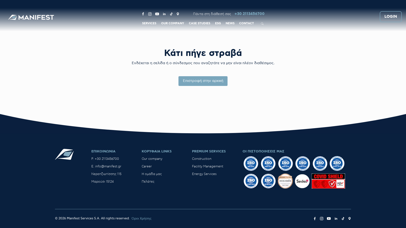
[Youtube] (157, 14)
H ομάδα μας (152, 174)
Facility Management (207, 166)
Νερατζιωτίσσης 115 (106, 174)
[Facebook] (143, 14)
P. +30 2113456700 (105, 159)
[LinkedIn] (164, 14)
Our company (152, 159)
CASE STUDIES (199, 23)
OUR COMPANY (172, 23)
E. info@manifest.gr (106, 166)
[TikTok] (171, 14)
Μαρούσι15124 (102, 181)
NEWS (230, 23)
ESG (218, 23)
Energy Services (204, 174)
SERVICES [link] (149, 23)
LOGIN (390, 16)
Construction (201, 159)
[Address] (177, 14)
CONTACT (246, 23)
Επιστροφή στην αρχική (203, 81)
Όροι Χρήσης (141, 218)
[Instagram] (150, 14)
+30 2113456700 (250, 14)
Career (147, 166)
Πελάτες (148, 181)
